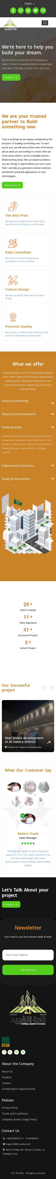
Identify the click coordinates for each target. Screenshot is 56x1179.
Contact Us (10, 77)
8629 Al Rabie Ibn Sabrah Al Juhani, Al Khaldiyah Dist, (23, 1152)
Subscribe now (28, 969)
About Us (7, 1072)
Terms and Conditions (15, 1114)
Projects (6, 1077)
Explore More (11, 185)
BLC (13, 1173)
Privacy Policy (10, 1108)
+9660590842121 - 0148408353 (22, 1138)
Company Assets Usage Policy (19, 1120)
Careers (6, 1083)
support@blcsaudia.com (18, 1144)
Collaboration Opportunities (18, 1089)
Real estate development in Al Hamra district (24, 740)
